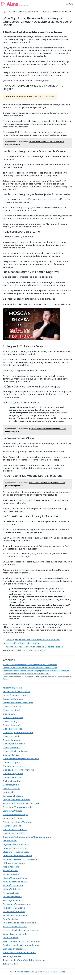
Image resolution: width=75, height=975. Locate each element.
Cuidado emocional (12, 777)
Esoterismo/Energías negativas (18, 807)
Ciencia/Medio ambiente (15, 751)
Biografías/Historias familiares (18, 702)
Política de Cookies (56, 972)
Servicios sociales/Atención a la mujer (21, 945)
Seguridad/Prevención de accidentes (21, 941)
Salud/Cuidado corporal (15, 926)
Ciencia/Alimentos (12, 706)
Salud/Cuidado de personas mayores (21, 930)
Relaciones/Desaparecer (15, 915)
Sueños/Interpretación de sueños (19, 952)
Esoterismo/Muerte (12, 811)
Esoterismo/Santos (12, 818)
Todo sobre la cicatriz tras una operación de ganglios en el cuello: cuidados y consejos (36, 671)
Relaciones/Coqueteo (14, 911)
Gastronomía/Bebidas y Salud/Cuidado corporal (27, 837)
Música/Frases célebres (15, 881)
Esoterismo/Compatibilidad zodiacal (21, 803)
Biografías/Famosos (13, 699)
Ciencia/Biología (11, 721)
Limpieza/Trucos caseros (15, 848)
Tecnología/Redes (12, 956)
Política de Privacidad (26, 972)
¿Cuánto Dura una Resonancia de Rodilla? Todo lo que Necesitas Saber (30, 665)
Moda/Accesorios (11, 866)
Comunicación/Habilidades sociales (21, 758)
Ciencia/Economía (12, 725)
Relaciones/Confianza (14, 907)
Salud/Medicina (10, 937)
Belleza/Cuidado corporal (15, 695)
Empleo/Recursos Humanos (16, 799)
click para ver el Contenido (44, 96)
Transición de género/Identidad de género (24, 960)
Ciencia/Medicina (11, 747)
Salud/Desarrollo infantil (15, 934)
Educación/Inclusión (13, 796)
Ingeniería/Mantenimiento (16, 844)
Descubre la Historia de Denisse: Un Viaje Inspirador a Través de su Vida (30, 668)
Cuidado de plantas (13, 773)
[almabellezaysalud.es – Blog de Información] (14, 4)
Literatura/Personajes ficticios (17, 855)
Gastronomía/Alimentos (15, 829)
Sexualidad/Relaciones (14, 949)
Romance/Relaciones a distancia (19, 922)
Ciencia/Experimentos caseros (18, 732)
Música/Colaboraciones (15, 878)
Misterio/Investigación (14, 863)
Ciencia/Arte (9, 714)
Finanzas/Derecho (12, 825)
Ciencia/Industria (11, 736)
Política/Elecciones (12, 896)
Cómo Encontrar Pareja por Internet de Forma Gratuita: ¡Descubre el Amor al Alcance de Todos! (37, 678)
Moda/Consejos (11, 874)
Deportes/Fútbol (11, 784)
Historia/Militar (10, 840)
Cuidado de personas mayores (18, 769)
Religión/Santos (10, 919)
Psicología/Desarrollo (13, 900)
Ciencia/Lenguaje (11, 740)
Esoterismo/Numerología (15, 814)
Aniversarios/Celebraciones (16, 691)
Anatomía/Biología (12, 687)
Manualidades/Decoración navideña (21, 859)
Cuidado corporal (11, 762)
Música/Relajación (12, 889)
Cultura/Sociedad (12, 781)
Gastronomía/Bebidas (14, 833)
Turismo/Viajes (10, 963)
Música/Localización (13, 885)
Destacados (9, 792)
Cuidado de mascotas (14, 766)
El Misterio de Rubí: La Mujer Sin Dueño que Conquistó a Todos (26, 674)
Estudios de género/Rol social (17, 822)
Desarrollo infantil (11, 788)
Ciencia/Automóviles (13, 717)
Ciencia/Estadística (12, 728)
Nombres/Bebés (11, 893)
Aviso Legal (42, 972)
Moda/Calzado (10, 870)
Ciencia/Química (11, 755)
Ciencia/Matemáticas (14, 743)
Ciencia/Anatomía (12, 710)
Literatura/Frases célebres (16, 852)
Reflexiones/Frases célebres (17, 904)
